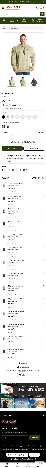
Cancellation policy (37, 449)
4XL (36, 117)
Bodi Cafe (18, 459)
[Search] (42, 14)
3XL (29, 117)
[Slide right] (42, 81)
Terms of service (33, 446)
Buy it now (34, 148)
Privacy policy (20, 446)
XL (17, 117)
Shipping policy (7, 449)
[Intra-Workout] (18, 20)
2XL (23, 117)
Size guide (41, 132)
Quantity (4, 132)
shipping (22, 370)
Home (5, 28)
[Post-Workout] (33, 20)
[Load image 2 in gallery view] (23, 82)
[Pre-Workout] (4, 20)
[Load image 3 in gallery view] (34, 82)
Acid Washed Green (3, 126)
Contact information (21, 449)
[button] (3, 7)
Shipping (4, 105)
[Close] (43, 2)
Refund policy (9, 446)
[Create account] (36, 7)
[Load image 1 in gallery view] (12, 82)
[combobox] (23, 14)
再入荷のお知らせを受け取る (12, 108)
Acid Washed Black (8, 126)
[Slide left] (4, 81)
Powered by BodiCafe (29, 459)
